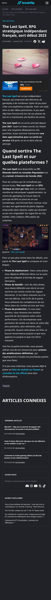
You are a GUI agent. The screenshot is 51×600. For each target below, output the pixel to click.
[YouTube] (36, 486)
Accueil (5, 9)
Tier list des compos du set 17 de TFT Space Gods (24, 510)
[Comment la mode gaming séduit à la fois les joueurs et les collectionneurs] (25, 459)
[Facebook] (35, 41)
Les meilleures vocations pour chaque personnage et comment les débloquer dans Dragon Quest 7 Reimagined (25, 515)
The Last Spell (31, 9)
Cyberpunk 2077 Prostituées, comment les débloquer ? (21, 521)
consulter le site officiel (14, 373)
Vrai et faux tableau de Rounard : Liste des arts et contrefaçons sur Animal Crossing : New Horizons (24, 505)
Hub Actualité (16, 9)
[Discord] (27, 486)
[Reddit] (43, 41)
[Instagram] (31, 486)
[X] (39, 41)
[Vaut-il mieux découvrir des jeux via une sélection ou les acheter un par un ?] (25, 445)
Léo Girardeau (20, 434)
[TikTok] (44, 486)
